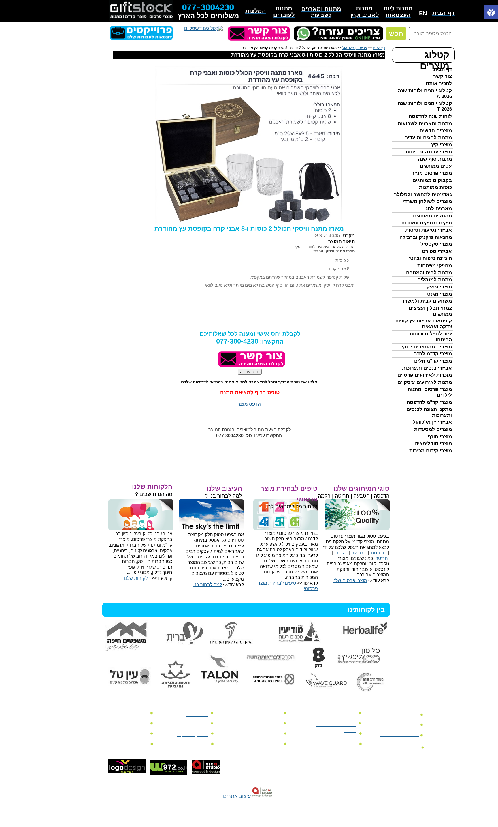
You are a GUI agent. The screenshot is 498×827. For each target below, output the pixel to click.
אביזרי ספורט (437, 251)
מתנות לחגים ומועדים (428, 137)
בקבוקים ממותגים (432, 180)
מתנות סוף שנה (435, 159)
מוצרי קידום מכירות (430, 450)
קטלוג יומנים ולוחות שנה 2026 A (425, 93)
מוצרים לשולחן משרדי (427, 201)
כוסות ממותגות (435, 187)
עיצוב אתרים (237, 796)
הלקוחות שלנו (137, 578)
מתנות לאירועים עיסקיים (424, 382)
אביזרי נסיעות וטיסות (428, 230)
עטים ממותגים (436, 166)
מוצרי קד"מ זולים (433, 361)
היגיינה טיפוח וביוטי (430, 258)
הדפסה (378, 552)
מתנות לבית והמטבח (429, 272)
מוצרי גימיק (439, 287)
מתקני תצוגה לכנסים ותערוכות (429, 412)
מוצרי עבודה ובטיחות (428, 152)
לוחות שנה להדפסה (430, 116)
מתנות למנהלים (434, 279)
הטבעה (358, 552)
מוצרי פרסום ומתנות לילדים (430, 392)
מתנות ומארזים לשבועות (425, 123)
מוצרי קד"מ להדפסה (429, 402)
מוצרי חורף (440, 436)
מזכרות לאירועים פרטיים (424, 375)
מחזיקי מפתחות (434, 265)
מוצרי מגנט (439, 294)
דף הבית (442, 69)
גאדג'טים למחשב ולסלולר (423, 194)
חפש (396, 33)
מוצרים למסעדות (433, 429)
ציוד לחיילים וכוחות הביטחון (431, 336)
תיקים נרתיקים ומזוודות (426, 223)
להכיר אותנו (439, 83)
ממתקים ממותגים (432, 216)
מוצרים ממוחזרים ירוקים (425, 347)
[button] (491, 13)
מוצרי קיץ (441, 144)
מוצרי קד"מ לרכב (433, 354)
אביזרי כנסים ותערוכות (427, 368)
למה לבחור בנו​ (207, 584)
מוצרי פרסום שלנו (350, 580)
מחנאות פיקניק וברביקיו (425, 237)
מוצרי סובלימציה (433, 443)
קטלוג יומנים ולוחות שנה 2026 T (425, 106)
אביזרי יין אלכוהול (432, 422)
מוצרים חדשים (436, 130)
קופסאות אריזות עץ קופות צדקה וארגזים (423, 323)
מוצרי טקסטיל (436, 244)
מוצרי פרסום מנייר (432, 173)
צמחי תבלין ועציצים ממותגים (430, 311)
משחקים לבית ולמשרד (426, 301)
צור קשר (442, 76)
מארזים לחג (438, 208)
